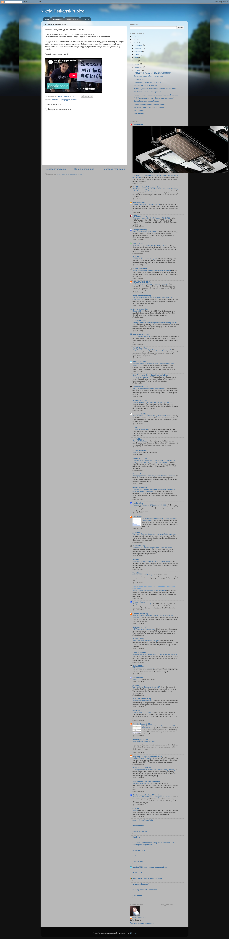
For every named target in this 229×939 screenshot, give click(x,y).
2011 (135, 42)
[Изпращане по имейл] (82, 96)
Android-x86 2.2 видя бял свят (145, 85)
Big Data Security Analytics (142, 758)
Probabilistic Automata (140, 429)
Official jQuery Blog (140, 309)
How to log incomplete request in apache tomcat (149, 590)
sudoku (74, 100)
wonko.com (137, 710)
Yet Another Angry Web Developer (146, 781)
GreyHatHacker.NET (140, 487)
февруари (139, 67)
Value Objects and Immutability (144, 668)
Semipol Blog (138, 474)
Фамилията (57, 19)
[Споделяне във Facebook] (89, 96)
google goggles (64, 100)
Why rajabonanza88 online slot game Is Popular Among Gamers (155, 323)
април (137, 64)
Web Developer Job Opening (143, 575)
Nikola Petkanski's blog (63, 11)
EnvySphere (137, 895)
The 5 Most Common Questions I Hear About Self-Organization (155, 534)
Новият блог (138, 114)
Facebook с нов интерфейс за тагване (149, 107)
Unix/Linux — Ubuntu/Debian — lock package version (151, 797)
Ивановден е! (139, 110)
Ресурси (85, 19)
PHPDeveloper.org (140, 216)
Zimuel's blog (138, 861)
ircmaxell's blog (139, 546)
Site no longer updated (140, 377)
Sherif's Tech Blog (140, 348)
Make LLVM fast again (140, 441)
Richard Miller (138, 666)
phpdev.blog (138, 503)
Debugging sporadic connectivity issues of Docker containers (154, 476)
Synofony (136, 685)
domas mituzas (139, 602)
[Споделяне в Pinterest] (91, 96)
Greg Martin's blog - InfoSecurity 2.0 (147, 756)
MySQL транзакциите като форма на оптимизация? (154, 98)
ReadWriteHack (139, 850)
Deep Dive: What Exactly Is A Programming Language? (152, 350)
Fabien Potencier (139, 451)
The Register (138, 124)
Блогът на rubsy (139, 361)
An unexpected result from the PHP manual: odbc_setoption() (154, 770)
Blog (47, 19)
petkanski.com (139, 79)
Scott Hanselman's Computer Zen (146, 187)
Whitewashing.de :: (140, 400)
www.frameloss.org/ (140, 884)
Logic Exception (139, 652)
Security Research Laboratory (145, 890)
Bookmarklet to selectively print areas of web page (150, 284)
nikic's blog (137, 439)
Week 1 (135, 452)
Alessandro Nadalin (140, 387)
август (137, 54)
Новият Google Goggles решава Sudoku (149, 104)
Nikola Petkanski (139, 918)
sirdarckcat (137, 517)
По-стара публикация (113, 169)
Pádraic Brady (138, 639)
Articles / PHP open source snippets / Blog (150, 867)
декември (139, 45)
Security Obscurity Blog (142, 724)
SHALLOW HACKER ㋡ (142, 282)
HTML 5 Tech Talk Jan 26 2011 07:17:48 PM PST (152, 73)
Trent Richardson (140, 573)
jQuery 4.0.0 (137, 311)
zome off (136, 559)
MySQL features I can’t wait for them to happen (149, 389)
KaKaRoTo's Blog (140, 458)
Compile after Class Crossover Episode (146, 204)
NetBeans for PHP (140, 627)
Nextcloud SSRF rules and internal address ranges (150, 245)
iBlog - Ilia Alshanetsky (142, 295)
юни (136, 58)
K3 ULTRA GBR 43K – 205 (142, 336)
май (136, 61)
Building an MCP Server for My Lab (145, 259)
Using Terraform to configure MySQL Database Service (152, 416)
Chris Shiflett (138, 257)
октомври (138, 51)
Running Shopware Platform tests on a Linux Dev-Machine (153, 402)
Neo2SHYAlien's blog (141, 334)
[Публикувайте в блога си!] (84, 96)
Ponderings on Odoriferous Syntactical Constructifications (153, 548)
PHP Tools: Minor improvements (144, 629)
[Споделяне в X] (87, 96)
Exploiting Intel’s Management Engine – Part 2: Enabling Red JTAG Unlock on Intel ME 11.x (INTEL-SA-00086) (154, 461)
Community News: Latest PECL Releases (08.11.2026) (152, 218)
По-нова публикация (55, 169)
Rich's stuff (137, 873)
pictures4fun (138, 677)
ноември (138, 48)
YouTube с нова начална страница (147, 92)
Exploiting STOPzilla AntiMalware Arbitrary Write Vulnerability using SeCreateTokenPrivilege (154, 490)
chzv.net (136, 808)
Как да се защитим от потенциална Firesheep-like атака (156, 95)
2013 (135, 36)
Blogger (133, 933)
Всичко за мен (72, 19)
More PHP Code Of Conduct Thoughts (146, 641)
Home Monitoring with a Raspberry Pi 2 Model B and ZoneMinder (155, 654)
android (55, 100)
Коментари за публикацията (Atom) (70, 174)
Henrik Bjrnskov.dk (140, 739)
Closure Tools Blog (140, 614)
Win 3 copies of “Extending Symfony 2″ (146, 687)
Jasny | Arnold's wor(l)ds (143, 820)
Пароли (135, 810)
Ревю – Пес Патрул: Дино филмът (145, 231)
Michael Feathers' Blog (142, 699)
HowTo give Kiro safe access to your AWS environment (152, 270)
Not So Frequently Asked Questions (147, 795)
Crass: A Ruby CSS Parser (142, 712)
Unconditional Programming (142, 701)
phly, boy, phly (138, 243)
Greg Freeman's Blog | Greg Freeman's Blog (150, 375)
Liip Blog (136, 532)
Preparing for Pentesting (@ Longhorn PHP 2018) (150, 505)
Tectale (135, 856)
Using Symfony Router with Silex (144, 741)
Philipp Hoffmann (140, 831)
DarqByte (136, 837)
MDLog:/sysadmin (140, 268)
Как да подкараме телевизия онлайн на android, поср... (155, 89)
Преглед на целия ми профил (142, 923)
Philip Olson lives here (142, 768)
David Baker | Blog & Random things (147, 878)
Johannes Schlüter (140, 414)
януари (138, 70)
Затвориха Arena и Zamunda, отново (148, 76)
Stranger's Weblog (140, 230)
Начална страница (84, 169)
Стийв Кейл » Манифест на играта (147, 82)
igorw (135, 427)
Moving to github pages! (141, 783)
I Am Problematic (139, 321)
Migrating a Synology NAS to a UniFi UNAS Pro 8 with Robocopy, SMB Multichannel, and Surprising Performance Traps (155, 190)
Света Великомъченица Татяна (146, 101)
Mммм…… (137, 679)
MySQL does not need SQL (142, 604)
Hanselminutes (139, 202)
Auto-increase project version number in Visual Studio (151, 561)
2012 (135, 39)
